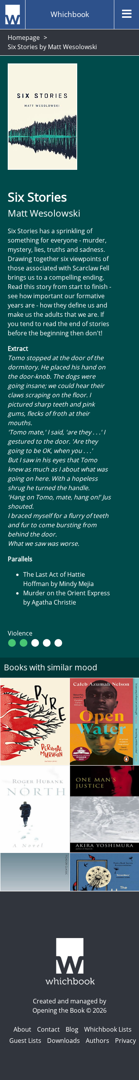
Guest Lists (25, 1040)
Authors (97, 1040)
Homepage (24, 37)
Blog (72, 1029)
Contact (48, 1029)
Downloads (63, 1040)
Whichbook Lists (108, 1029)
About (22, 1029)
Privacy (125, 1040)
